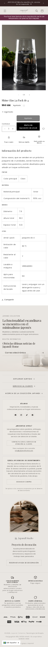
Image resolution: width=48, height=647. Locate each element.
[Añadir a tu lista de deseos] (43, 129)
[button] (5, 11)
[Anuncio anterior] (4, 3)
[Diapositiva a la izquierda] (18, 95)
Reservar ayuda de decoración (24, 563)
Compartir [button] (9, 299)
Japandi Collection (18, 633)
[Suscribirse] (42, 353)
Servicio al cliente (23, 386)
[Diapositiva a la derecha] (29, 95)
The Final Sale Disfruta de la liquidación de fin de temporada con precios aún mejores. (24, 17)
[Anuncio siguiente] (43, 3)
